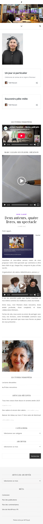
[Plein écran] (38, 144)
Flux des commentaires (10, 505)
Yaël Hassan (22, 11)
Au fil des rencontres (9, 387)
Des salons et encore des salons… (14, 410)
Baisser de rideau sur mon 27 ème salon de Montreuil (21, 415)
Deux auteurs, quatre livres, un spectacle (21, 219)
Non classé (21, 214)
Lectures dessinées (9, 382)
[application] (21, 136)
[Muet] (35, 144)
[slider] (20, 204)
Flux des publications (9, 500)
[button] (21, 181)
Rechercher (35, 456)
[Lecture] (5, 144)
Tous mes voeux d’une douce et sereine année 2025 (21, 400)
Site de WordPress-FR (10, 509)
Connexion (5, 495)
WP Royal (27, 520)
